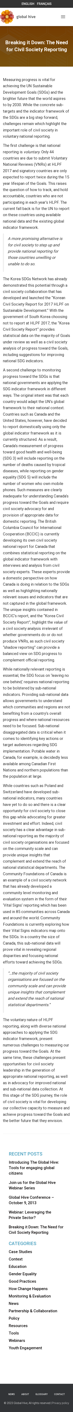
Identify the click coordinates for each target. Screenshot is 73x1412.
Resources (18, 1325)
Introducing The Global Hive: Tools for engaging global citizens (34, 1168)
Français (44, 4)
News (14, 1303)
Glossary (41, 1394)
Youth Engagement (25, 1348)
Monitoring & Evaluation (30, 1296)
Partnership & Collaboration (33, 1311)
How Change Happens (28, 1288)
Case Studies (20, 1251)
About (25, 1394)
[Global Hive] (24, 17)
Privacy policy (60, 1403)
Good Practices (22, 1281)
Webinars (17, 1340)
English (28, 4)
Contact (59, 1394)
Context (16, 1259)
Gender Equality (23, 1274)
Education (17, 1266)
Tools (14, 1333)
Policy (14, 1318)
